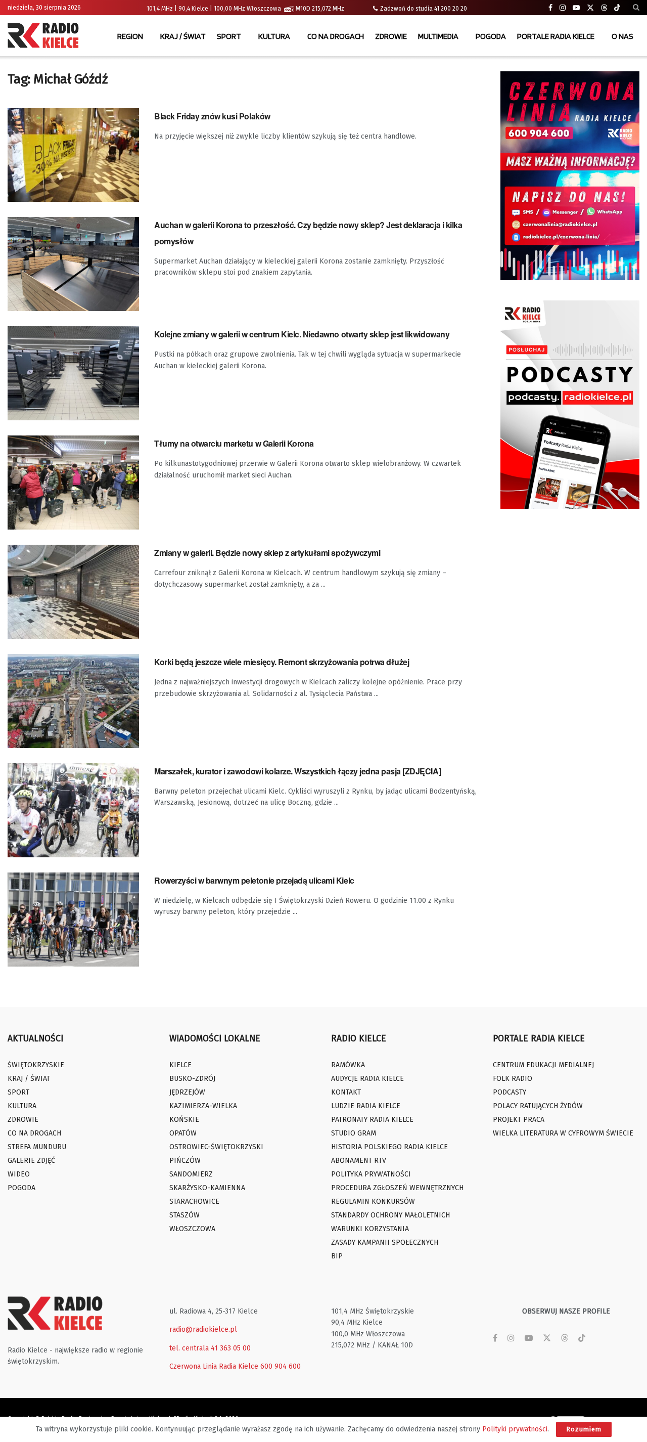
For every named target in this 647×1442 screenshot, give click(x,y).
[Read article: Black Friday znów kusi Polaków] (73, 155)
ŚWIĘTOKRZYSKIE (36, 1065)
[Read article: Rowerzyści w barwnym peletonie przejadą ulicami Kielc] (73, 919)
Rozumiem (584, 1429)
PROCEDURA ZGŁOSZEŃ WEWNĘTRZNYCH (397, 1188)
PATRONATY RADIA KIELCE (372, 1119)
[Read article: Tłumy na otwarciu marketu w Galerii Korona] (73, 482)
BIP (337, 1256)
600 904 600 (280, 1366)
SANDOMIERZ (191, 1174)
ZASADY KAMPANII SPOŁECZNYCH (384, 1242)
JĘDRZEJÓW (187, 1092)
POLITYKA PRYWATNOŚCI (371, 1174)
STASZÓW (184, 1215)
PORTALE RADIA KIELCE (555, 36)
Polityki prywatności (514, 1429)
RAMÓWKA (348, 1065)
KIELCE (180, 1065)
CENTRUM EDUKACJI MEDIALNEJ (543, 1065)
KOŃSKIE (184, 1119)
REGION (130, 36)
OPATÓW (183, 1133)
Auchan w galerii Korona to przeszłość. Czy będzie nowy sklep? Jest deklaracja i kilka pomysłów (308, 232)
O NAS (622, 36)
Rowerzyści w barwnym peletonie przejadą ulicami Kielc (254, 880)
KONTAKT (346, 1092)
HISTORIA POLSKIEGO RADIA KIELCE (389, 1147)
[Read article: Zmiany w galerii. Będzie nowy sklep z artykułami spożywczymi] (73, 592)
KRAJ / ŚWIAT (183, 36)
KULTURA (274, 36)
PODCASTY (509, 1092)
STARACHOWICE (194, 1201)
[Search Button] (636, 7)
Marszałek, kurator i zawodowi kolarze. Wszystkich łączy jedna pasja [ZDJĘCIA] (297, 771)
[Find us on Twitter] (590, 8)
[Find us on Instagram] (563, 8)
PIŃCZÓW (185, 1160)
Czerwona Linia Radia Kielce (213, 1366)
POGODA (491, 36)
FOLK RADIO (512, 1078)
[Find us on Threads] (604, 8)
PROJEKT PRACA (518, 1119)
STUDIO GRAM (353, 1133)
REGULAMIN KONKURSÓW (373, 1201)
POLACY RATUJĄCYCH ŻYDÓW (538, 1106)
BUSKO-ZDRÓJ (192, 1078)
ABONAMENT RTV (358, 1160)
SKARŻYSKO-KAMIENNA (207, 1188)
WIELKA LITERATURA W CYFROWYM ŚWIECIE (563, 1133)
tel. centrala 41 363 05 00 (210, 1348)
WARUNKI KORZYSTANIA (370, 1229)
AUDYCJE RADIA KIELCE (367, 1078)
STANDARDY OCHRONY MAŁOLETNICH (390, 1215)
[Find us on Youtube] (576, 8)
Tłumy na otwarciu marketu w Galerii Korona (234, 443)
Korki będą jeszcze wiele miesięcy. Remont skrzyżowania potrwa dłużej (281, 662)
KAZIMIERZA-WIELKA (203, 1106)
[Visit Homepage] (45, 36)
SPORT (229, 36)
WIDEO (19, 1174)
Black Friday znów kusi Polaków (212, 116)
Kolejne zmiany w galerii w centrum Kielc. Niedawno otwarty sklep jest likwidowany (301, 334)
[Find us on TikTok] (617, 8)
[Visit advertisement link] (569, 175)
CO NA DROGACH (335, 36)
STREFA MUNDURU (37, 1147)
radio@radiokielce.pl (203, 1329)
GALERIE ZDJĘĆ (31, 1160)
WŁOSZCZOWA (192, 1229)
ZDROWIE (391, 36)
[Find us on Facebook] (550, 8)
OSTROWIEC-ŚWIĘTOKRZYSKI (216, 1147)
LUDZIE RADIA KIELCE (365, 1106)
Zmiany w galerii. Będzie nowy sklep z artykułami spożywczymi (267, 552)
